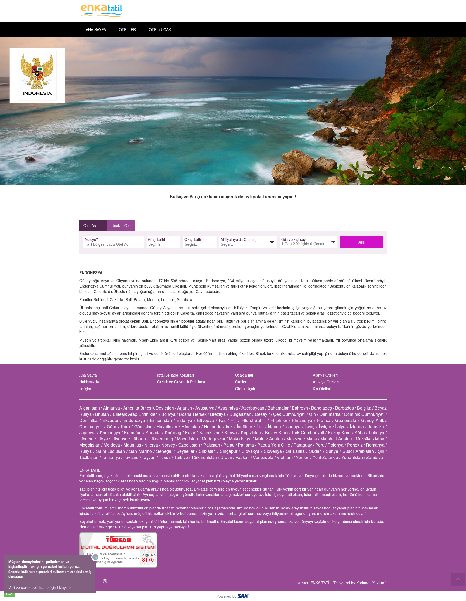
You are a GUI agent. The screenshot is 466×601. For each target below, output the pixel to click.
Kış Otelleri (322, 388)
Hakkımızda (89, 381)
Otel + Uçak (245, 388)
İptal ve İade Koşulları (175, 375)
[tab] (93, 225)
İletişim (85, 388)
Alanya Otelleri (325, 375)
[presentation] (93, 225)
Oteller (240, 381)
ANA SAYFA (96, 29)
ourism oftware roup (243, 597)
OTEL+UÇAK (160, 29)
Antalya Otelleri (326, 381)
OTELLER (127, 29)
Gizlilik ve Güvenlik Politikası (181, 381)
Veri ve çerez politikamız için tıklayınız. (40, 587)
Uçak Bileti (244, 375)
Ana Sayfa (88, 375)
